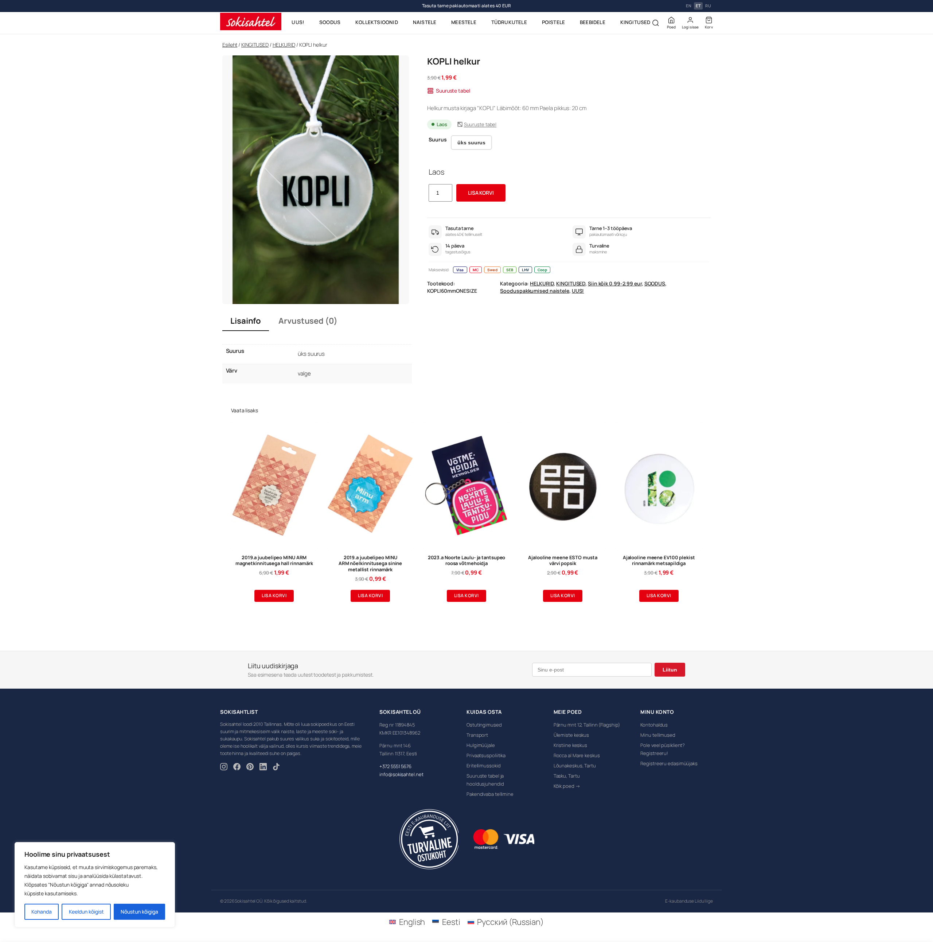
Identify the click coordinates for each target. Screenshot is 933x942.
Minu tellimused (657, 735)
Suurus (437, 139)
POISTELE (553, 22)
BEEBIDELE (592, 22)
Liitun (670, 670)
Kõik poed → (567, 786)
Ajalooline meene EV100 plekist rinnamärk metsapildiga (659, 560)
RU (708, 6)
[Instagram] (223, 767)
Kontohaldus (654, 724)
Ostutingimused (484, 724)
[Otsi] (655, 22)
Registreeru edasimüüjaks (669, 763)
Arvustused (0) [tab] (307, 320)
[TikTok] (276, 767)
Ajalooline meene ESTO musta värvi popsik (562, 560)
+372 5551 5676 (395, 766)
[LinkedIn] (263, 767)
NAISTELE (425, 22)
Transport (477, 735)
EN (688, 6)
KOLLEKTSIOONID (376, 22)
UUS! (298, 22)
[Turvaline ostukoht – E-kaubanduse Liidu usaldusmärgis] (428, 839)
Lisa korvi (481, 192)
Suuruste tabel (453, 90)
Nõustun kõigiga (139, 911)
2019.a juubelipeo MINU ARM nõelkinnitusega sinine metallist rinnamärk (370, 563)
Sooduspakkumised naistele (534, 290)
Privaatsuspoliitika (485, 755)
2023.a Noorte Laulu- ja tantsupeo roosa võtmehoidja (466, 560)
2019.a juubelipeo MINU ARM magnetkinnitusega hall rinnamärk (274, 560)
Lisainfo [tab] (245, 320)
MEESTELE (463, 22)
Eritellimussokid (483, 765)
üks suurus (471, 142)
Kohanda (41, 911)
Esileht (229, 44)
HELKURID (284, 44)
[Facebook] (237, 767)
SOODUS (329, 22)
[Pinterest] (250, 767)
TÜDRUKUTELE (509, 22)
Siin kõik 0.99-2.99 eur (615, 283)
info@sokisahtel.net (401, 774)
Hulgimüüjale (480, 745)
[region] (95, 884)
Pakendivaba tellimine (490, 794)
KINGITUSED (635, 22)
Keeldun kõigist (86, 911)
